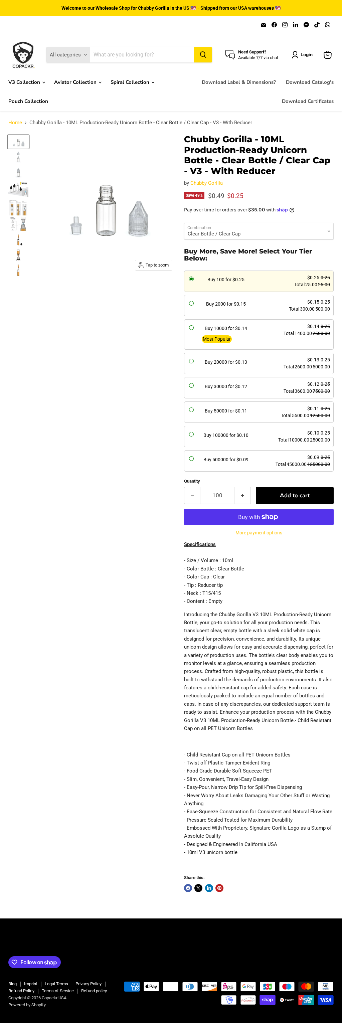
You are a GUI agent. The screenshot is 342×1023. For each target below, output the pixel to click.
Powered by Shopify (27, 1004)
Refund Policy (21, 990)
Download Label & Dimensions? (239, 82)
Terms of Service (58, 990)
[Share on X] (198, 888)
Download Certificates (308, 101)
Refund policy (94, 990)
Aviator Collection (76, 82)
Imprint (30, 983)
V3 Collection (24, 82)
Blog (12, 983)
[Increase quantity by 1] (242, 495)
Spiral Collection (131, 82)
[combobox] (142, 54)
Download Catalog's (310, 82)
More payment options (258, 532)
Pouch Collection (28, 101)
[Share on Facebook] (188, 888)
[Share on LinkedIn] (209, 888)
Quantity (192, 481)
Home (15, 123)
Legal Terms (56, 983)
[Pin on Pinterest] (219, 888)
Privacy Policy (88, 983)
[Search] (203, 54)
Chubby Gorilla (206, 183)
